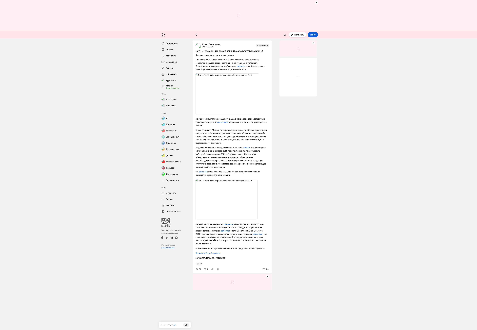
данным (202, 171)
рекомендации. (168, 248)
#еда (207, 253)
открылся (228, 224)
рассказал (258, 234)
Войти (313, 34)
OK (186, 325)
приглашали (222, 122)
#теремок (215, 253)
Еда (203, 47)
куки (175, 325)
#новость (200, 253)
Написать (299, 34)
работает (225, 231)
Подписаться (262, 45)
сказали (241, 66)
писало (246, 147)
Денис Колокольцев (211, 44)
